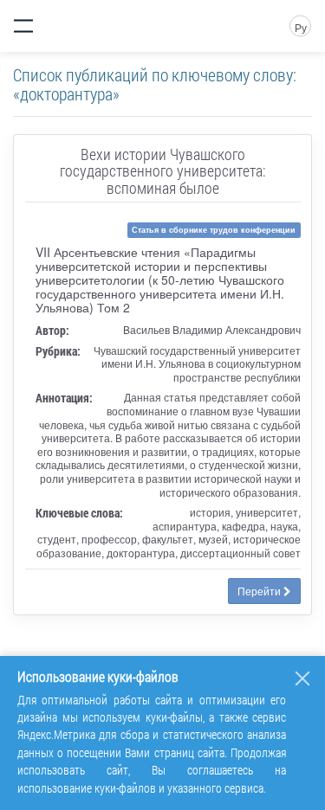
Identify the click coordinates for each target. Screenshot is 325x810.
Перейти (260, 590)
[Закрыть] (302, 678)
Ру (301, 27)
